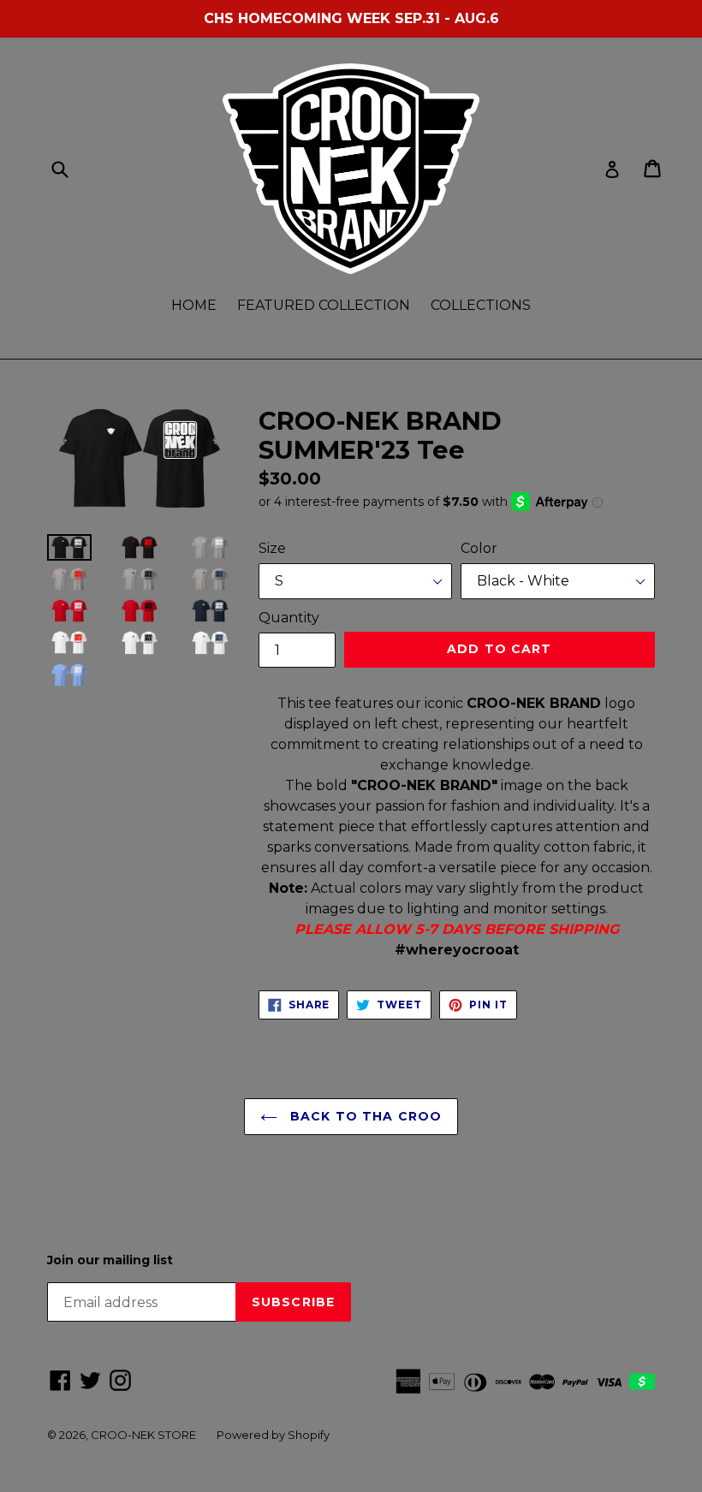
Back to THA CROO (364, 1116)
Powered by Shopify (273, 1434)
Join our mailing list (110, 1260)
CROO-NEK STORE (143, 1434)
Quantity (289, 617)
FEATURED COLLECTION (323, 305)
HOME (194, 305)
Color (479, 548)
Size (272, 548)
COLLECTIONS (481, 305)
